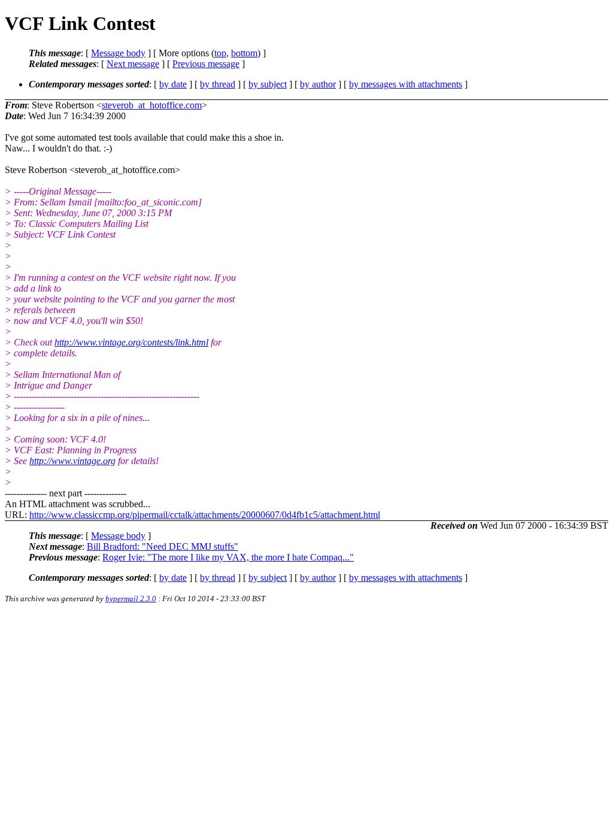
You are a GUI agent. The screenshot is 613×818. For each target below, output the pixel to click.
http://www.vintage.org (72, 461)
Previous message (205, 64)
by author (318, 84)
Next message (133, 64)
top (220, 53)
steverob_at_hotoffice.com (152, 105)
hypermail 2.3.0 (130, 598)
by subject (267, 84)
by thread (217, 84)
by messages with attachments (405, 84)
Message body (118, 53)
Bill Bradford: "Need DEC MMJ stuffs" (162, 546)
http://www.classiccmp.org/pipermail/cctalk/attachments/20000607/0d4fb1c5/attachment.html (204, 515)
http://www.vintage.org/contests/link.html (131, 342)
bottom (244, 53)
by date (173, 84)
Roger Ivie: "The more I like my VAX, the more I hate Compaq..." (228, 557)
